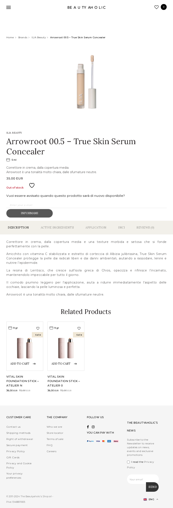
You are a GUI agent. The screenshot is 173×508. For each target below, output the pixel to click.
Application (96, 227)
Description (18, 227)
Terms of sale (55, 439)
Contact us (13, 426)
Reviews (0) (145, 227)
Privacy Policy (15, 451)
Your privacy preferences (14, 475)
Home (10, 37)
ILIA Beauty (39, 37)
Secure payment (17, 445)
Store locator (55, 432)
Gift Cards (13, 457)
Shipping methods (18, 432)
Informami (29, 213)
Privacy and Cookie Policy (19, 465)
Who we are (54, 426)
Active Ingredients (57, 227)
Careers (51, 451)
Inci (121, 227)
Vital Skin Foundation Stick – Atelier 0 (63, 381)
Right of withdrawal (19, 439)
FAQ (50, 445)
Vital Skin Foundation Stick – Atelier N (22, 381)
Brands (22, 37)
